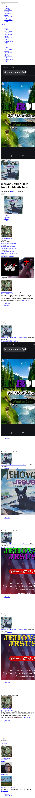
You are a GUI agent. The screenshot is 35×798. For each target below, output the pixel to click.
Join (2, 193)
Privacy (6, 794)
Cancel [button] (3, 160)
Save (8, 160)
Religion (13, 191)
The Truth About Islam (7, 251)
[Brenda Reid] (17, 768)
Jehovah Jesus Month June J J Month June (13, 337)
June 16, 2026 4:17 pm (7, 293)
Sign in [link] (3, 24)
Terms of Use (8, 795)
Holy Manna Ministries (7, 256)
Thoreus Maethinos (6, 238)
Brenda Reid (4, 774)
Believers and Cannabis (8, 246)
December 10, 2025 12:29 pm (9, 468)
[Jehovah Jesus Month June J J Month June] (17, 331)
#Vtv (2, 279)
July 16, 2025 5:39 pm (7, 633)
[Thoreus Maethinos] (17, 232)
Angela (3, 761)
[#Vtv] (17, 266)
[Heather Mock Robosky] (17, 781)
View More (25, 300)
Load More (4, 743)
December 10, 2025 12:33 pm (9, 341)
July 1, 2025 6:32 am (7, 710)
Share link (7, 303)
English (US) (4, 791)
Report (6, 305)
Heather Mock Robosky (8, 787)
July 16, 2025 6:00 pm (7, 547)
